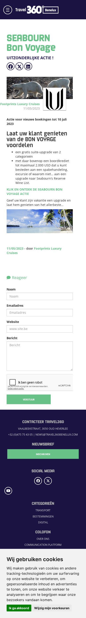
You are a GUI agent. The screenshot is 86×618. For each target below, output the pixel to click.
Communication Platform (43, 544)
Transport (43, 510)
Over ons (43, 539)
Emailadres (15, 305)
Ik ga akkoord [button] (19, 608)
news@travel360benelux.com (57, 434)
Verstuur (29, 399)
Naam (11, 289)
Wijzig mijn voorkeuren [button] (51, 608)
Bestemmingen (43, 516)
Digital (43, 522)
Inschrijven (43, 454)
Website (13, 322)
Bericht (12, 338)
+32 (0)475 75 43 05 (20, 434)
